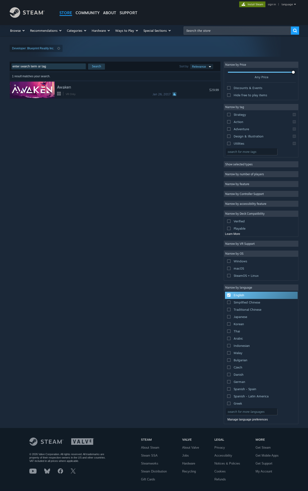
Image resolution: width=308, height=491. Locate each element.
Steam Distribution (154, 471)
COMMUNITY (88, 12)
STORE (65, 12)
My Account (264, 471)
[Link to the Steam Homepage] (27, 16)
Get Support (264, 463)
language (287, 4)
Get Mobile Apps (267, 455)
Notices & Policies (227, 463)
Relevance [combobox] (199, 66)
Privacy (219, 447)
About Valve (190, 447)
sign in (272, 4)
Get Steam (263, 447)
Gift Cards (148, 479)
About (109, 12)
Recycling (189, 471)
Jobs (185, 455)
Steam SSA (149, 455)
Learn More (232, 234)
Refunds (220, 479)
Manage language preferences (247, 419)
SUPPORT (128, 12)
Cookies (220, 471)
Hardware (188, 463)
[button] (18, 30)
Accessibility (223, 455)
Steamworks (149, 463)
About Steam (150, 447)
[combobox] (237, 30)
